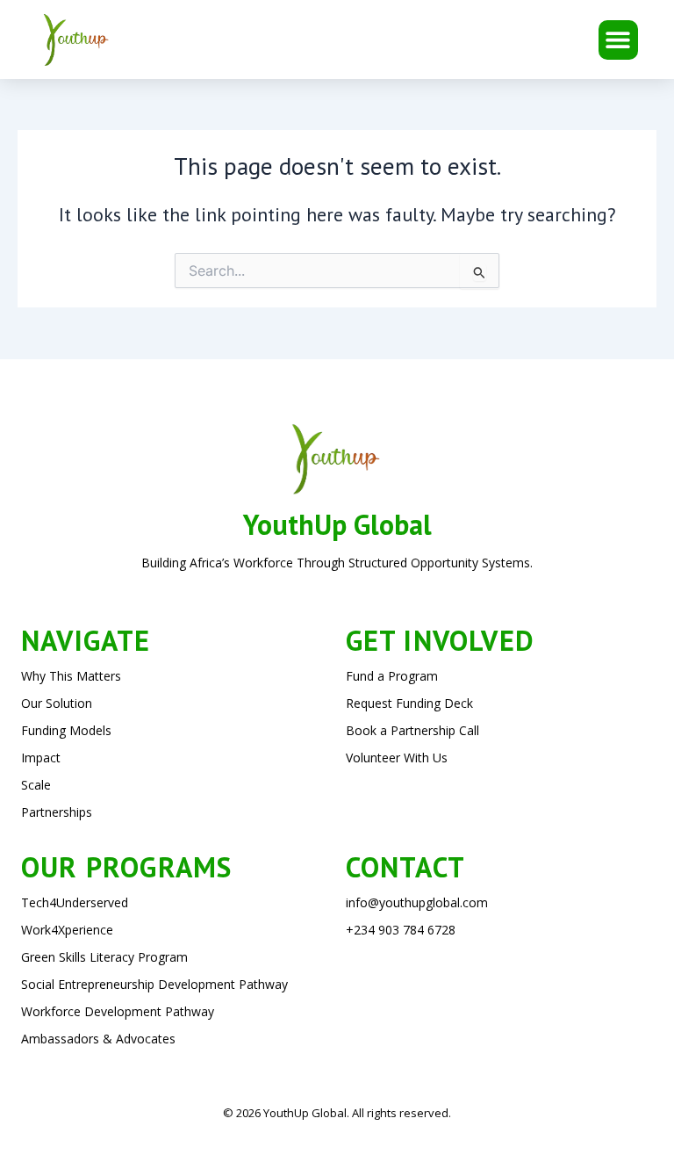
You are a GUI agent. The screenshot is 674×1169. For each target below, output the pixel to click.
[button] (618, 40)
